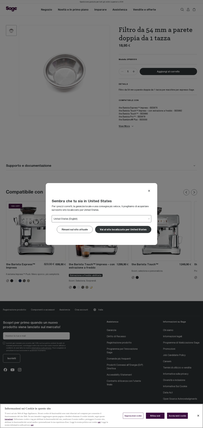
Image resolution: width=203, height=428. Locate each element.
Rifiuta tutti (155, 415)
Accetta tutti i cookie (177, 415)
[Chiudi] (198, 415)
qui (99, 422)
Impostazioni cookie (133, 415)
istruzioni (9, 419)
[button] (123, 229)
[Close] (149, 191)
